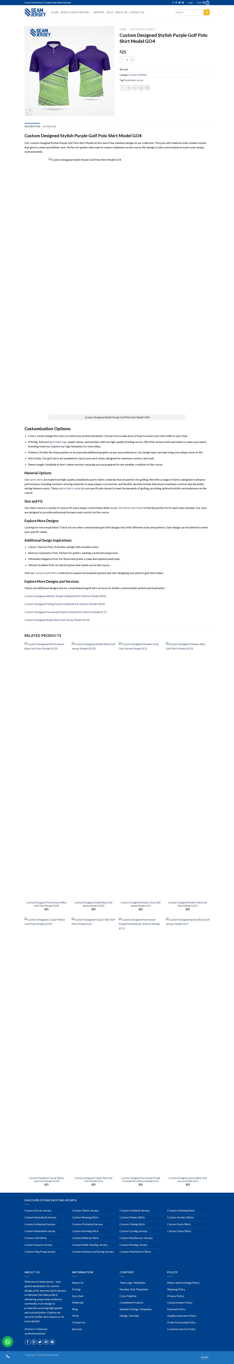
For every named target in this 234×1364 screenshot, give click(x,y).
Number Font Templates (134, 1289)
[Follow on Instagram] (176, 3)
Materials (78, 1302)
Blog (110, 12)
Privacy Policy (175, 1296)
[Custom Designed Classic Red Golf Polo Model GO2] (93, 1045)
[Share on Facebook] (123, 88)
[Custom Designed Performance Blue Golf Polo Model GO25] (46, 770)
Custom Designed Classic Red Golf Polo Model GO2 (94, 1180)
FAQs (75, 1315)
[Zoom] (29, 112)
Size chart (78, 1296)
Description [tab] (32, 126)
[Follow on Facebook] (173, 3)
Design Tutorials (129, 1315)
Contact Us (137, 12)
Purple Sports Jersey (133, 80)
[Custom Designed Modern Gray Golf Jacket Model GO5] (140, 770)
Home (54, 12)
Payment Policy (176, 1309)
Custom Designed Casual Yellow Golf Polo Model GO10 (46, 1180)
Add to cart (150, 59)
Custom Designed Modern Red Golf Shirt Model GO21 (187, 904)
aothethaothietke (34, 1333)
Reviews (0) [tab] (49, 126)
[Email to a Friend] (135, 88)
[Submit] (207, 12)
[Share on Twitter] (129, 88)
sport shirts (36, 479)
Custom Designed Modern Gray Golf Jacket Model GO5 (140, 904)
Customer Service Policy (181, 1329)
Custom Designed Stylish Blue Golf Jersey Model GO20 (57, 619)
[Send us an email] (183, 3)
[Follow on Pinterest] (52, 1342)
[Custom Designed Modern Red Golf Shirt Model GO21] (188, 770)
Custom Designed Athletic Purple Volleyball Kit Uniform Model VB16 (65, 596)
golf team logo (58, 441)
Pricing (76, 1289)
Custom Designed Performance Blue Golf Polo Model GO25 (46, 904)
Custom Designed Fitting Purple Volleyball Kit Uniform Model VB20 (64, 603)
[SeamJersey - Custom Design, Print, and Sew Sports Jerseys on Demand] (35, 12)
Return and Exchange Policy (183, 1282)
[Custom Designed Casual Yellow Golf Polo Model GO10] (46, 1045)
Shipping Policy (176, 1289)
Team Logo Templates (132, 1282)
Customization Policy (179, 1302)
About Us (121, 12)
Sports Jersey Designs (75, 12)
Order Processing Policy (181, 1322)
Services (99, 12)
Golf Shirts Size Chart (130, 507)
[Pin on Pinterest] (141, 88)
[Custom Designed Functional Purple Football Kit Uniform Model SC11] (140, 1045)
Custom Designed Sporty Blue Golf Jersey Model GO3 (187, 1180)
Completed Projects (131, 1302)
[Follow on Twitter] (179, 3)
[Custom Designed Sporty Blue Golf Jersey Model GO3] (188, 1045)
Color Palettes (128, 1296)
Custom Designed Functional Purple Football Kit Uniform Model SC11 (65, 612)
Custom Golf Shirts (142, 29)
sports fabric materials (71, 488)
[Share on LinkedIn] (147, 88)
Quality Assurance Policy (181, 1315)
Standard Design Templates (136, 1309)
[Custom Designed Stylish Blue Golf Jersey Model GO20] (93, 770)
